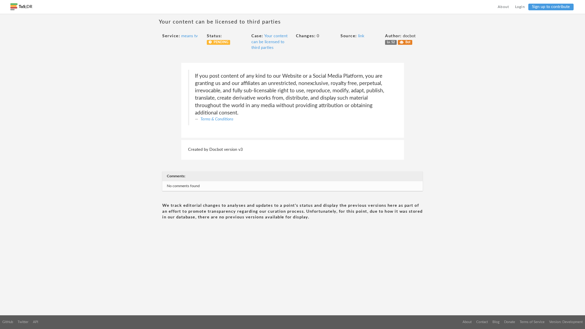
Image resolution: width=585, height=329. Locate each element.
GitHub (7, 322)
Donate (509, 322)
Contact (482, 322)
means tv (189, 36)
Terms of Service (532, 322)
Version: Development (566, 322)
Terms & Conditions (216, 119)
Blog (496, 322)
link (361, 36)
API (35, 322)
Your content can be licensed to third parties (269, 42)
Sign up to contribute (551, 7)
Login (520, 7)
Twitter (23, 322)
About (503, 7)
